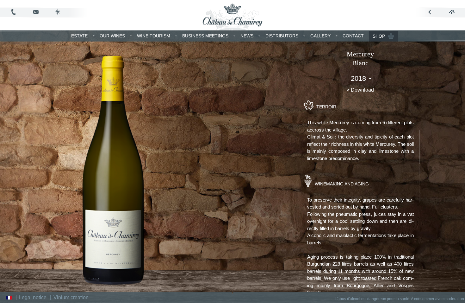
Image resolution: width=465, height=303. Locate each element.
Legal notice (32, 297)
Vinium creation (71, 297)
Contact (353, 35)
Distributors (281, 35)
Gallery (320, 35)
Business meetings (205, 35)
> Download (360, 90)
